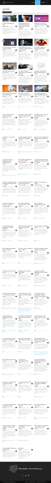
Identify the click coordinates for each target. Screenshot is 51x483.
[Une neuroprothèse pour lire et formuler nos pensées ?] (25, 177)
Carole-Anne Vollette (22, 162)
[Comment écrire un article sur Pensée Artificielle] (9, 88)
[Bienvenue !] (25, 443)
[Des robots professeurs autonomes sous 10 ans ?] (25, 198)
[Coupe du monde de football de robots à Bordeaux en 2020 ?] (41, 243)
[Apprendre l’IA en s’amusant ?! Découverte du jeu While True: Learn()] (41, 132)
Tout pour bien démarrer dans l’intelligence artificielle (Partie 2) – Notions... (41, 161)
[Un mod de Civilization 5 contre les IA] (41, 399)
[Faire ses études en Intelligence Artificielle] (9, 310)
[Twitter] (28, 476)
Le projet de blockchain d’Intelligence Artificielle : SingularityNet (40, 361)
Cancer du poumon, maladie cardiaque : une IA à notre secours (8, 427)
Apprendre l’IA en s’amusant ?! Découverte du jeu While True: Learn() (41, 138)
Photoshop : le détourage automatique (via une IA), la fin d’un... (25, 340)
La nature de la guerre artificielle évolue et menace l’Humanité (40, 272)
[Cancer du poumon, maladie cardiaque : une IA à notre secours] (9, 420)
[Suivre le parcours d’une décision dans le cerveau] (41, 310)
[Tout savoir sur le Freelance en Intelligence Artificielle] (25, 221)
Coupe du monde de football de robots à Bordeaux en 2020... (41, 250)
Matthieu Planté (5, 72)
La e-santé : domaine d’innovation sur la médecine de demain (25, 72)
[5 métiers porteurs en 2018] (25, 377)
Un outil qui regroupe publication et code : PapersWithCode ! (7, 161)
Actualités (37, 2)
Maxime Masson (21, 75)
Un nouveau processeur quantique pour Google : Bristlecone (8, 227)
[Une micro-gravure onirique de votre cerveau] (25, 243)
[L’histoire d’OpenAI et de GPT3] (9, 18)
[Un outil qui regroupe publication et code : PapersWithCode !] (9, 154)
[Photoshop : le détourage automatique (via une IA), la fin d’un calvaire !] (25, 333)
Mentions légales (32, 481)
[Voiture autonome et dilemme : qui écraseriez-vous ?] (41, 420)
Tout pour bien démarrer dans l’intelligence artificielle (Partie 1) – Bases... (9, 183)
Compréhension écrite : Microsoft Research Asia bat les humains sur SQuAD (41, 340)
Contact (26, 481)
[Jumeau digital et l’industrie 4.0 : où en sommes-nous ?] (9, 288)
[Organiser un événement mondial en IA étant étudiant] (41, 18)
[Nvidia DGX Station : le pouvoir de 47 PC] (25, 399)
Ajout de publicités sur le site (9, 359)
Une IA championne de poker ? (41, 226)
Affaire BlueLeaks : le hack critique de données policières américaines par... (25, 49)
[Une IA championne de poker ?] (41, 221)
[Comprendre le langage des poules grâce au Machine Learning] (41, 377)
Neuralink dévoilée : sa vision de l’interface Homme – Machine (41, 116)
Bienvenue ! (21, 448)
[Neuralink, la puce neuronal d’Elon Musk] (25, 265)
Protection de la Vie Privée (41, 481)
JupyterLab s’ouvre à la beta (8, 271)
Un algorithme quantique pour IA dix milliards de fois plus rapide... (25, 317)
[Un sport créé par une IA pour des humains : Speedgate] (25, 132)
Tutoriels (43, 2)
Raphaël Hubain (5, 26)
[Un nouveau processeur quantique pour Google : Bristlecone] (9, 221)
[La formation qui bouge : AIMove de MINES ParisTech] (41, 88)
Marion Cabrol (5, 117)
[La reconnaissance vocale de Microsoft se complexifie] (9, 333)
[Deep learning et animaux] (9, 66)
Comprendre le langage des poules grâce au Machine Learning (40, 383)
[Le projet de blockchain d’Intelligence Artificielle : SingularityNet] (41, 354)
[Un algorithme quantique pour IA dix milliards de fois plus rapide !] (25, 310)
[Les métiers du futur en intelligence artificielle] (41, 42)
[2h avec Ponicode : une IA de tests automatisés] (9, 42)
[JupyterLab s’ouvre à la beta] (9, 265)
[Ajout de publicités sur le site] (9, 354)
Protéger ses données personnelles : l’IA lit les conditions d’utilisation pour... (41, 295)
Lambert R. (36, 26)
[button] (47, 2)
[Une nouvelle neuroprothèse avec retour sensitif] (25, 154)
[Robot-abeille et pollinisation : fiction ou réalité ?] (9, 243)
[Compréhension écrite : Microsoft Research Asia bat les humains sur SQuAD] (41, 333)
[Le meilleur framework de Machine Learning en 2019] (41, 66)
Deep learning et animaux (8, 71)
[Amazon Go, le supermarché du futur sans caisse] (9, 377)
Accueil (32, 2)
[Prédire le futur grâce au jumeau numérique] (9, 109)
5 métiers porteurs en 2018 (24, 382)
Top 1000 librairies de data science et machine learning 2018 (24, 295)
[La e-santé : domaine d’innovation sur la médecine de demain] (25, 66)
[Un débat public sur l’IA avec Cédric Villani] (25, 420)
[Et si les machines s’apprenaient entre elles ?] (41, 198)
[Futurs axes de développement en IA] (25, 354)
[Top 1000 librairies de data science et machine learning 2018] (25, 288)
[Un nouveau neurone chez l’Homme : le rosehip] (9, 198)
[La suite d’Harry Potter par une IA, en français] (9, 443)
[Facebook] (23, 476)
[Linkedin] (25, 476)
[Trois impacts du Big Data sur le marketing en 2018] (9, 399)
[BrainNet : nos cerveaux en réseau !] (41, 177)
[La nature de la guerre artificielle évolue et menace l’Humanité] (41, 265)
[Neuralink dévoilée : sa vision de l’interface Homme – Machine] (41, 109)
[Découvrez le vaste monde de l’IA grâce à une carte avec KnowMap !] (25, 109)
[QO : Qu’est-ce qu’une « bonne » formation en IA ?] (25, 88)
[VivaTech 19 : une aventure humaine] (9, 132)
